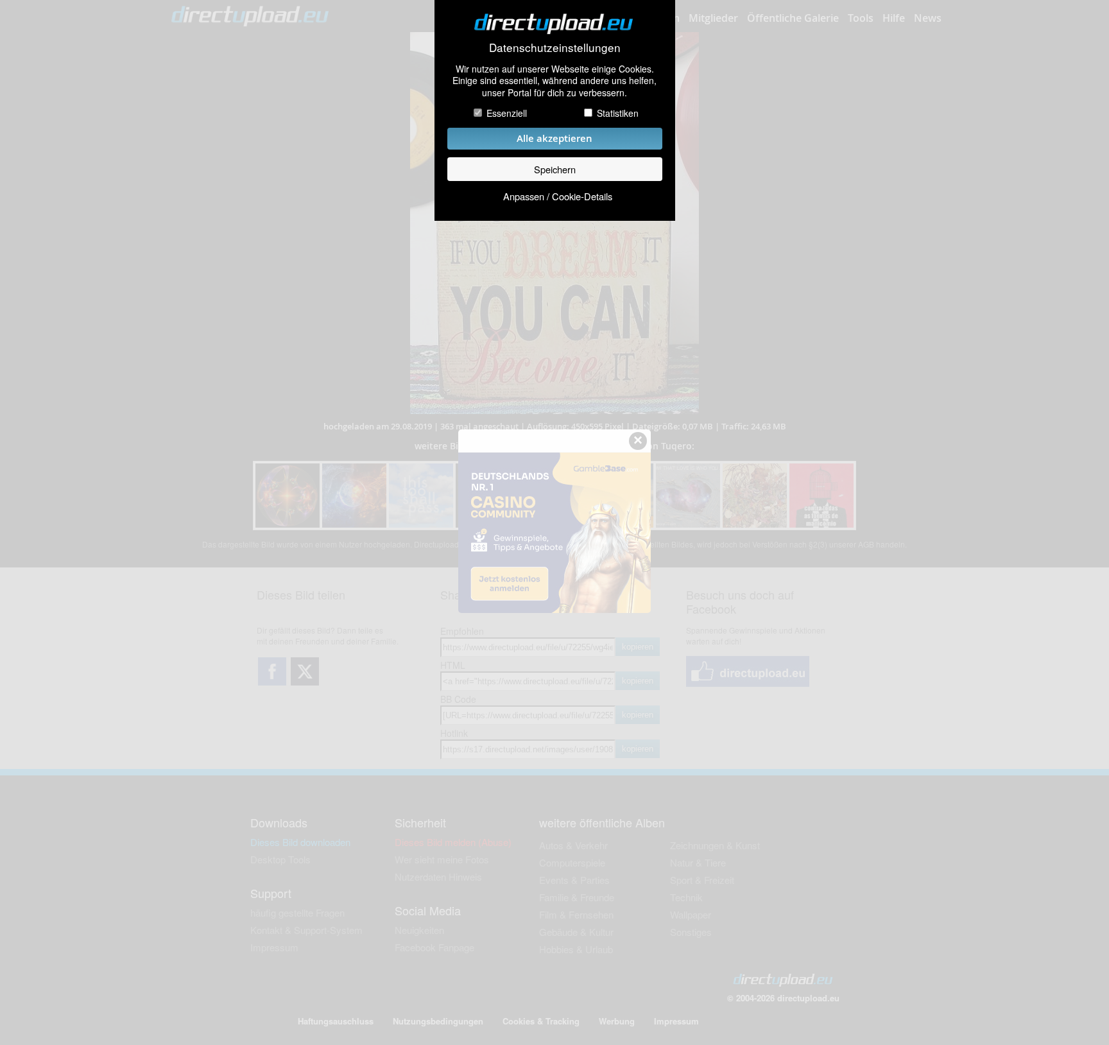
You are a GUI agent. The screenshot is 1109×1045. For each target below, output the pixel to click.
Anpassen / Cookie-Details (557, 196)
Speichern (555, 169)
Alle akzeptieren (554, 138)
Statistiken (618, 113)
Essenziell (506, 113)
